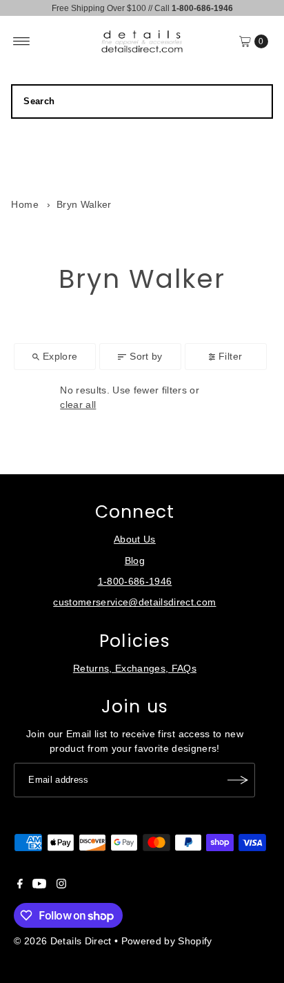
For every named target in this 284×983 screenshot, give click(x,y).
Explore (60, 356)
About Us (135, 539)
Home (24, 204)
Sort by (146, 356)
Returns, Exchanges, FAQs (134, 668)
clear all (78, 405)
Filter (230, 356)
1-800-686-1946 (135, 581)
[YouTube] (39, 885)
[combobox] (141, 101)
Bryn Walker (84, 204)
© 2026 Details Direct (62, 941)
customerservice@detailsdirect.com (134, 602)
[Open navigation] (21, 41)
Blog (135, 561)
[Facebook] (20, 885)
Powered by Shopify (166, 941)
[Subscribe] (238, 780)
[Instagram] (61, 885)
